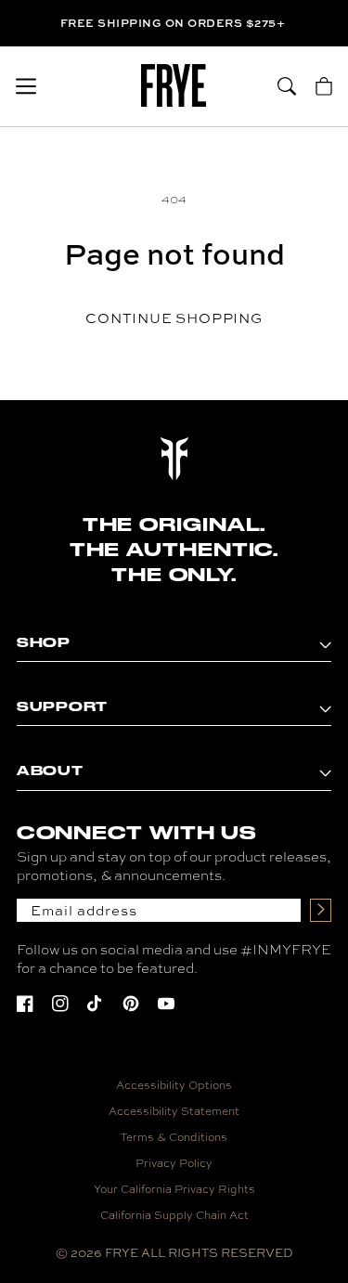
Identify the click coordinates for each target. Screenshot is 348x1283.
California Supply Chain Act (174, 1215)
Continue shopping (174, 318)
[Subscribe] (320, 910)
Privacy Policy (174, 1163)
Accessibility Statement (174, 1111)
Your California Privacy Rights (174, 1189)
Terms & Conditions (174, 1137)
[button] (26, 86)
